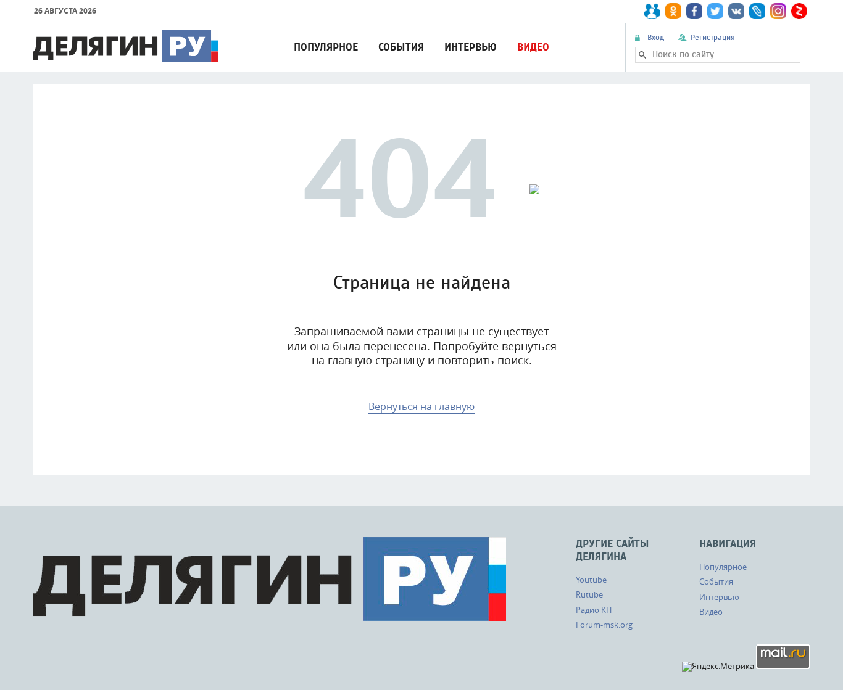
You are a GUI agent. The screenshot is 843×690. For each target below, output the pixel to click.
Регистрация (713, 37)
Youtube (591, 579)
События (401, 47)
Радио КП (594, 609)
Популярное (326, 47)
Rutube (589, 594)
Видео (533, 47)
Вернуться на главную (421, 406)
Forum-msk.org (604, 624)
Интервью (470, 47)
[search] (642, 54)
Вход (655, 37)
